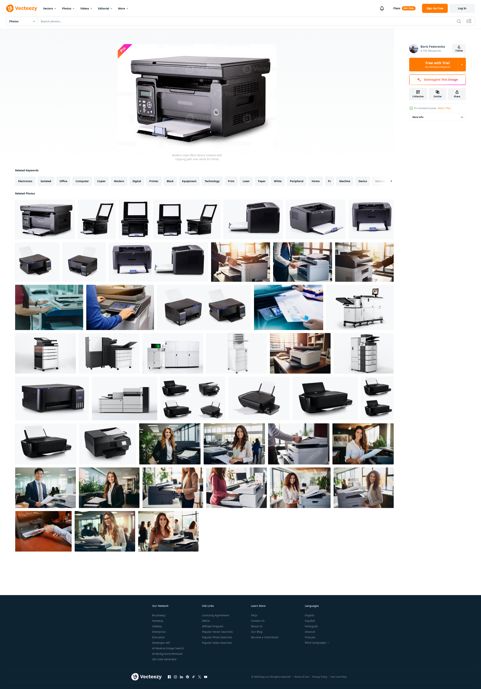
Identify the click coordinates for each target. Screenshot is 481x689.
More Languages (315, 642)
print (231, 181)
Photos (66, 8)
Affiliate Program (212, 626)
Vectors (48, 8)
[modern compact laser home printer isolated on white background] (253, 219)
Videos (84, 8)
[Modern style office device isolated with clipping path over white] (45, 219)
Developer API (161, 643)
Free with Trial (437, 65)
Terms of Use (301, 676)
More (121, 8)
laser (246, 181)
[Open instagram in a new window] (175, 676)
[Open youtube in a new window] (205, 676)
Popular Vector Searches (217, 632)
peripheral (296, 181)
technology (212, 181)
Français (310, 637)
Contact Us (258, 621)
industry (381, 181)
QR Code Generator (164, 659)
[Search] (459, 21)
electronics (25, 181)
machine (344, 181)
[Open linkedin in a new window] (181, 676)
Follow (459, 50)
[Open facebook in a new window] (169, 676)
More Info (417, 117)
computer (82, 181)
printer (153, 181)
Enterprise (158, 632)
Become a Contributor (265, 637)
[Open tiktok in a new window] (193, 676)
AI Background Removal (167, 653)
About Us (257, 626)
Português (311, 626)
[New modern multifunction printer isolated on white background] (52, 398)
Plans (396, 8)
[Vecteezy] (21, 8)
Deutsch (310, 632)
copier (101, 181)
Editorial (103, 8)
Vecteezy (157, 621)
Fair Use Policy (339, 676)
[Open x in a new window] (199, 676)
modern (119, 181)
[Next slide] (388, 181)
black (170, 181)
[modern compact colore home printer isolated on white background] (37, 262)
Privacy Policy (319, 676)
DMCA (206, 621)
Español (310, 621)
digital (136, 181)
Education (158, 637)
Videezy (157, 626)
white (278, 181)
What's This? (444, 108)
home (316, 181)
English (309, 615)
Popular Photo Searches (217, 637)
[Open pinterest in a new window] (187, 676)
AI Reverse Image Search (168, 648)
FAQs (254, 615)
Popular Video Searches (217, 643)
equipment (189, 181)
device (363, 181)
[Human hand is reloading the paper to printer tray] (43, 531)
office (63, 181)
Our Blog (256, 632)
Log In (462, 8)
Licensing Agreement (215, 615)
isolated (46, 181)
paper (262, 181)
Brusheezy (158, 615)
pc (329, 181)
